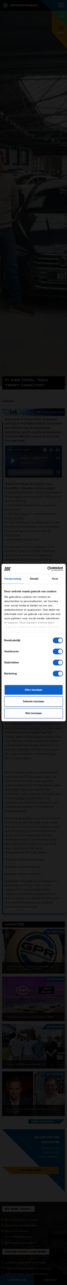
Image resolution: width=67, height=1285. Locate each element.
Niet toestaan (33, 713)
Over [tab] (55, 578)
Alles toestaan (33, 689)
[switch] (58, 651)
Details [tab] (34, 578)
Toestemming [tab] (12, 578)
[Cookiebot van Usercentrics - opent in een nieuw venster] (48, 568)
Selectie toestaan (33, 701)
